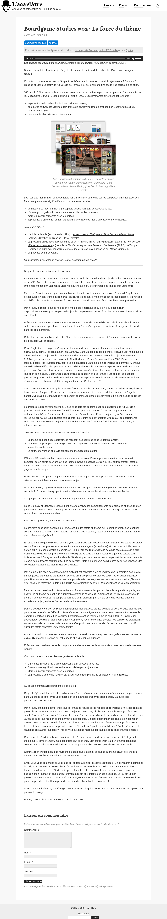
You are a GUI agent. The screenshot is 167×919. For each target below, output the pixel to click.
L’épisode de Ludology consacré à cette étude (53, 249)
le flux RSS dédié (108, 50)
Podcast (124, 5)
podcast (53, 43)
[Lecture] (27, 58)
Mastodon (83, 913)
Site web (28, 871)
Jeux (159, 5)
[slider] (138, 58)
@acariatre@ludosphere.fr (98, 886)
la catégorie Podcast (86, 50)
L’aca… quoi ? (78, 907)
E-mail (28, 862)
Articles (108, 5)
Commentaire (32, 830)
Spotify (129, 50)
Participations (142, 5)
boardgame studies (35, 43)
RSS (93, 907)
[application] (83, 58)
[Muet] (133, 58)
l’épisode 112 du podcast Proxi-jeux (85, 63)
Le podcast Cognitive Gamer (43, 252)
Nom (27, 852)
